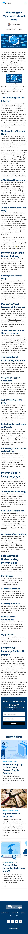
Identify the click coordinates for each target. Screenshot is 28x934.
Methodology (5, 912)
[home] (6, 3)
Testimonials (15, 912)
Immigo (7, 661)
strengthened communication (10, 338)
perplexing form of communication (12, 54)
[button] (25, 3)
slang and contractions (8, 163)
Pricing (23, 912)
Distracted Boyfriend (15, 320)
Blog (11, 916)
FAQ (17, 916)
